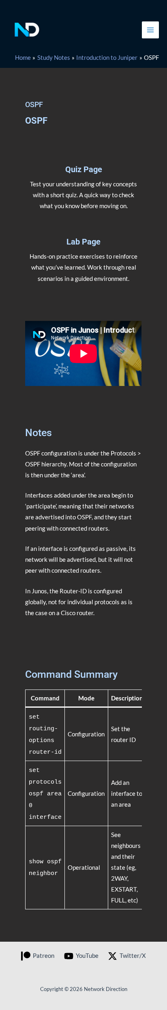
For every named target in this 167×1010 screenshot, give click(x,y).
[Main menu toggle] (150, 29)
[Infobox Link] (83, 191)
